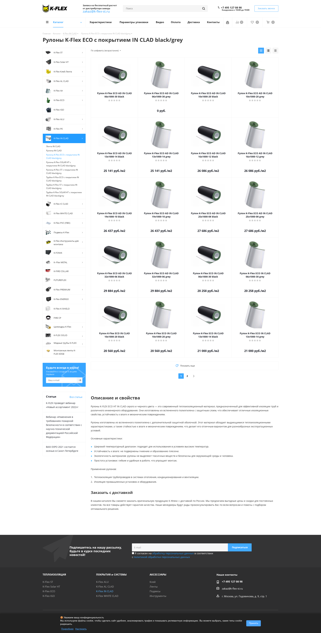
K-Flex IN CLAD (104, 591)
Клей (153, 582)
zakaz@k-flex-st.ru (96, 11)
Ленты (154, 586)
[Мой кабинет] (228, 22)
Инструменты (158, 596)
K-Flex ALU (102, 582)
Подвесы (155, 591)
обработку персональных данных (173, 553)
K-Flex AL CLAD (105, 586)
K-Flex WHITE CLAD (107, 596)
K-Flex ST (48, 582)
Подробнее (67, 628)
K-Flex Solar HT (51, 586)
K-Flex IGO (49, 596)
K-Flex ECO (49, 591)
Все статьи (76, 397)
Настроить (81, 628)
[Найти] (204, 8)
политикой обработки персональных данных (162, 557)
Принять (253, 623)
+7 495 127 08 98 (231, 7)
